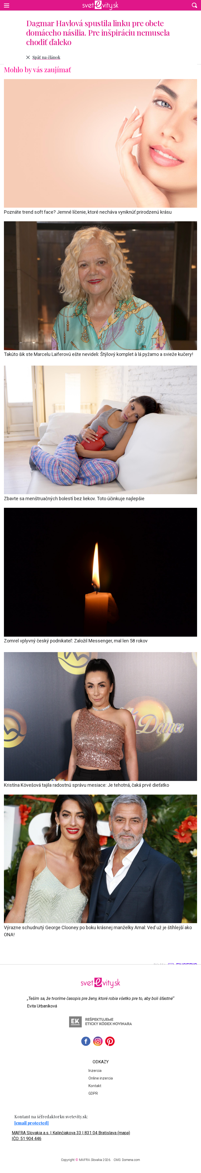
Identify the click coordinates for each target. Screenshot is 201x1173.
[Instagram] (98, 1041)
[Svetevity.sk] (100, 5)
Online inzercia (100, 1078)
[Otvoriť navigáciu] (6, 5)
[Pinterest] (110, 1041)
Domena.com (131, 1160)
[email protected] (31, 1123)
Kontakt (94, 1086)
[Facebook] (86, 1041)
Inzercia (95, 1070)
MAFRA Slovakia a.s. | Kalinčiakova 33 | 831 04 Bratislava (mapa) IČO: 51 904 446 (71, 1135)
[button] (194, 5)
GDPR (93, 1093)
